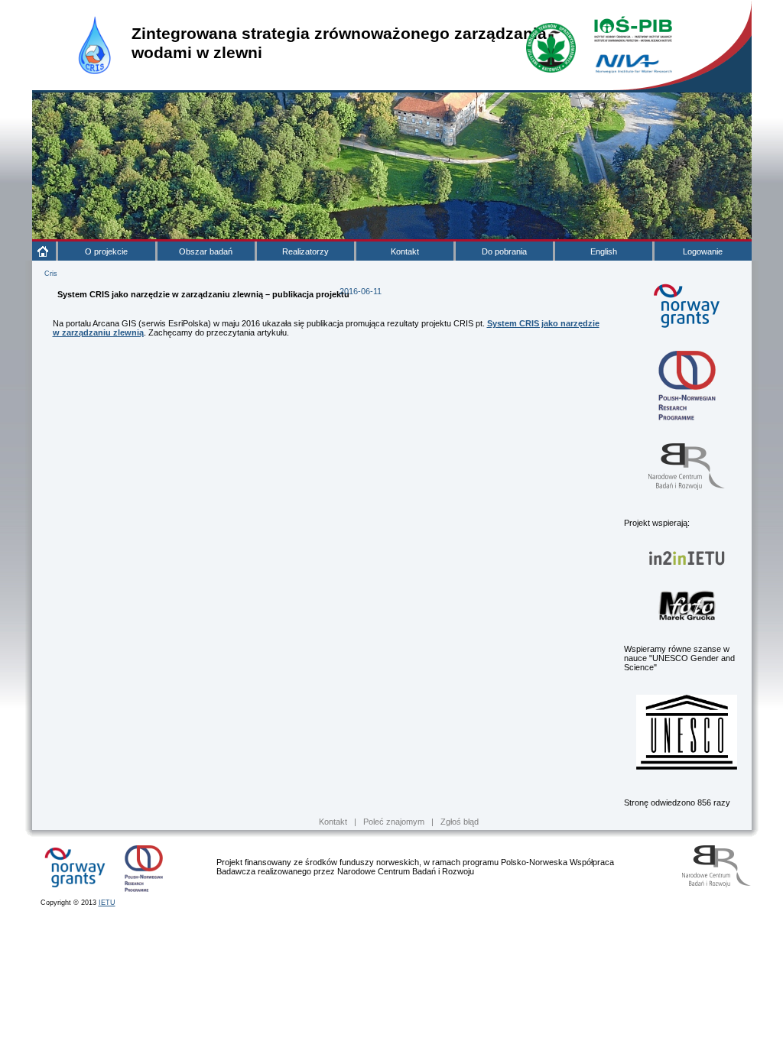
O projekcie (106, 251)
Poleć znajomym (393, 821)
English (603, 251)
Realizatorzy (305, 251)
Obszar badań (205, 251)
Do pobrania (504, 251)
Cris (50, 273)
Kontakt (405, 251)
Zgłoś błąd (459, 821)
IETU (107, 902)
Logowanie (703, 251)
